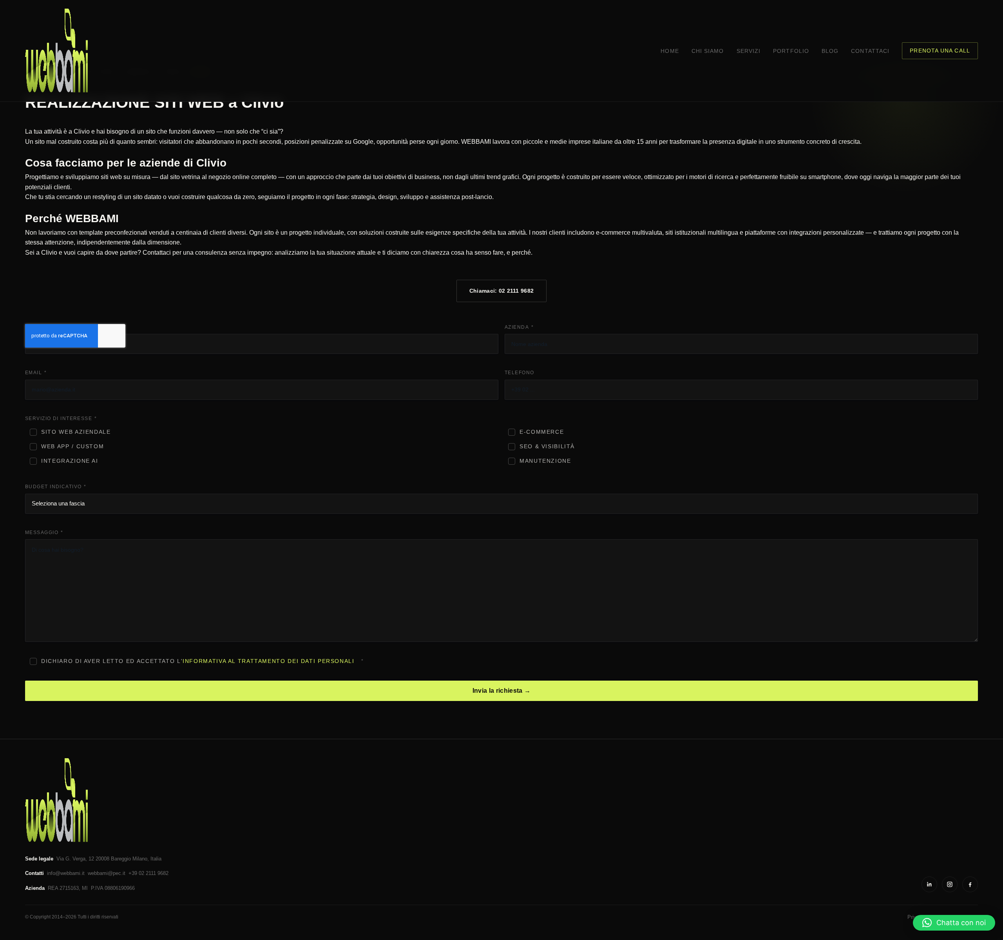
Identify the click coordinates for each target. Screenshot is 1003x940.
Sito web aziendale (75, 432)
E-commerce (542, 432)
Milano (139, 859)
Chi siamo (708, 51)
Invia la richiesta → (501, 690)
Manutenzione (545, 461)
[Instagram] (950, 884)
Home (670, 51)
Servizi (749, 51)
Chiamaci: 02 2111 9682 (501, 291)
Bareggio (121, 859)
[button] (954, 923)
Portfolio (791, 51)
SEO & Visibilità (547, 446)
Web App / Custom (72, 446)
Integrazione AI (69, 461)
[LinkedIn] (929, 884)
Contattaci (870, 51)
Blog (830, 51)
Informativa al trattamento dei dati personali (268, 661)
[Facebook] (970, 884)
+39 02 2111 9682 (148, 873)
